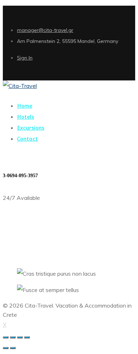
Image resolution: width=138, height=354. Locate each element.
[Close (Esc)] (5, 337)
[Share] (13, 337)
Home (10, 257)
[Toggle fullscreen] (20, 337)
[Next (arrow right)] (13, 348)
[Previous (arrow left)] (5, 348)
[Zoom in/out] (27, 337)
